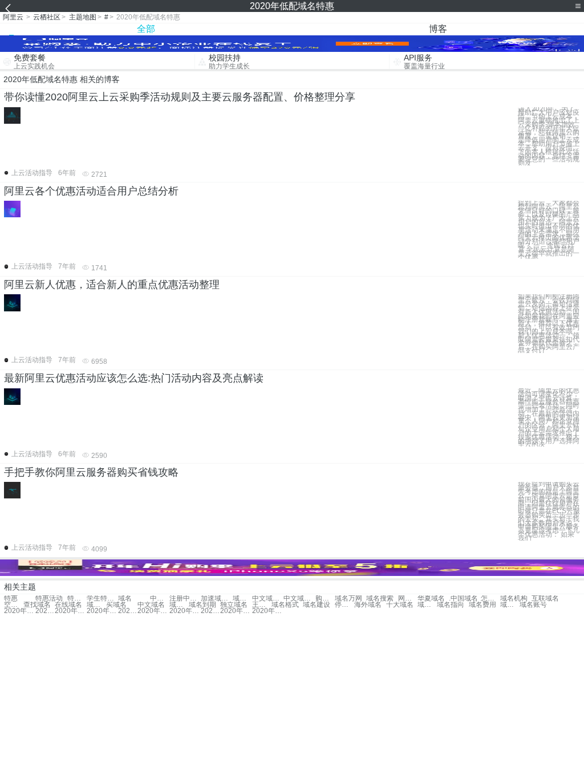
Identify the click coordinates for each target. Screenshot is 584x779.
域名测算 (427, 605)
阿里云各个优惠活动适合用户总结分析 (91, 191)
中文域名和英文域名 (267, 598)
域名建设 (316, 605)
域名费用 (482, 605)
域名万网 (348, 598)
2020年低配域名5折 (153, 611)
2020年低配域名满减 (127, 611)
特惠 (11, 598)
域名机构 (514, 598)
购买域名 (325, 598)
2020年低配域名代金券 (210, 611)
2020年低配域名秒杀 (70, 611)
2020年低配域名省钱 (19, 611)
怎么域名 (490, 598)
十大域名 (399, 605)
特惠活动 (49, 598)
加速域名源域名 (216, 598)
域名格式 (285, 605)
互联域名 (545, 598)
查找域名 (37, 605)
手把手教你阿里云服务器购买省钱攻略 (91, 472)
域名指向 (450, 605)
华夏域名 (431, 598)
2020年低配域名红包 (45, 611)
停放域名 (344, 605)
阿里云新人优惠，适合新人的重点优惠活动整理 (112, 284)
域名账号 (533, 605)
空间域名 (13, 605)
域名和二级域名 (242, 598)
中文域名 (151, 605)
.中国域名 (463, 598)
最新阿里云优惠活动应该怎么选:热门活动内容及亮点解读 (133, 378)
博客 (438, 29)
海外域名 (368, 605)
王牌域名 (261, 605)
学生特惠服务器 (102, 598)
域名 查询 (96, 605)
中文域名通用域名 (159, 598)
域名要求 (179, 605)
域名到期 (202, 605)
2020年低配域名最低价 (185, 611)
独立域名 (234, 605)
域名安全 (510, 605)
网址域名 (407, 598)
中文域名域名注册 (299, 598)
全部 (146, 29)
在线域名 (68, 605)
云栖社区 (46, 17)
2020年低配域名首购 (236, 611)
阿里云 (13, 17)
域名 (125, 598)
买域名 (116, 605)
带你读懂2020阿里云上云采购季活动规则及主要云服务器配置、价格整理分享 (179, 97)
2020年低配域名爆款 (267, 611)
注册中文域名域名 (185, 598)
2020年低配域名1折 (102, 611)
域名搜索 (380, 598)
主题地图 (82, 17)
